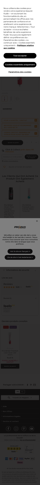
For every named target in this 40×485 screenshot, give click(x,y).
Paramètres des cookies (20, 72)
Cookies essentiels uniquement (20, 65)
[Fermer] (37, 3)
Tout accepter (20, 56)
